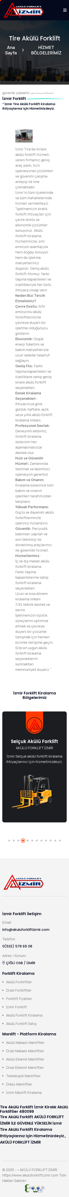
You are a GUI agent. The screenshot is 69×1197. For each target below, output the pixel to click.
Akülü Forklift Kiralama (24, 1015)
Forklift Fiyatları (19, 998)
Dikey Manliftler (19, 1084)
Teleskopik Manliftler (23, 1075)
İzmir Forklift (16, 1007)
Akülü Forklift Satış (21, 1023)
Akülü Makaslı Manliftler (25, 1042)
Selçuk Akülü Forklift (34, 741)
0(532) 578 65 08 (17, 946)
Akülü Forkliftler (19, 982)
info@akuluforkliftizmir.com (25, 929)
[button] (9, 841)
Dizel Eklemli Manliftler (25, 1067)
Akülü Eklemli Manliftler (25, 1059)
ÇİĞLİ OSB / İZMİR (20, 962)
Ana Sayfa (11, 50)
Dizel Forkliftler (18, 990)
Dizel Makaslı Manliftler (25, 1051)
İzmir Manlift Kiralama (24, 1092)
